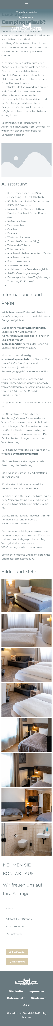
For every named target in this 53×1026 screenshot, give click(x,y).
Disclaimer (38, 998)
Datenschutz (16, 998)
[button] (26, 3)
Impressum (36, 991)
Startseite (16, 991)
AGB (26, 1004)
